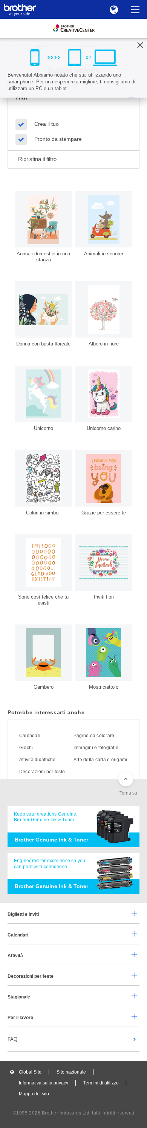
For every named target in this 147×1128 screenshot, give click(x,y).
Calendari (29, 735)
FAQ (12, 1039)
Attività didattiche (37, 759)
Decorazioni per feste (42, 771)
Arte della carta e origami (100, 759)
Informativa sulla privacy (43, 1083)
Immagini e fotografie (96, 747)
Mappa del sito (34, 1093)
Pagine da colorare (94, 735)
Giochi (26, 747)
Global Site (30, 1072)
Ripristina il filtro (37, 159)
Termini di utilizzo (101, 1083)
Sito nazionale (71, 1072)
